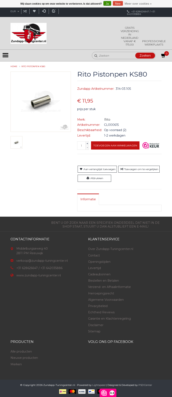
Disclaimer (95, 325)
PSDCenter (145, 385)
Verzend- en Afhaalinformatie (109, 287)
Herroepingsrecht (101, 293)
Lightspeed (99, 385)
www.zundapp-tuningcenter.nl (38, 275)
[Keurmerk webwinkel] (150, 145)
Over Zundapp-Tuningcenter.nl (110, 249)
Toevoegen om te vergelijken (141, 169)
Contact (94, 255)
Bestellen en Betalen (103, 280)
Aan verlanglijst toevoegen (99, 169)
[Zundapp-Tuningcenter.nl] (28, 33)
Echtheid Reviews (101, 312)
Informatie (88, 199)
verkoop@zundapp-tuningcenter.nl (42, 261)
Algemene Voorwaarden (106, 300)
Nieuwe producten (24, 358)
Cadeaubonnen (99, 274)
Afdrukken (96, 178)
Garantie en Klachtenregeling (109, 318)
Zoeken (145, 55)
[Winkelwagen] (163, 56)
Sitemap (94, 331)
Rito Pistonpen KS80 (33, 66)
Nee (118, 3)
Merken (16, 364)
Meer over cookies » (138, 3)
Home (13, 66)
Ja (107, 3)
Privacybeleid (98, 306)
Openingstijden (99, 262)
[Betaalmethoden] (62, 391)
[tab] (88, 199)
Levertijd (94, 268)
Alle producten (21, 351)
